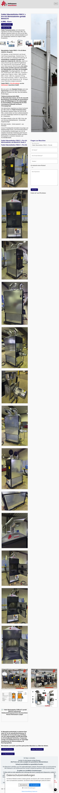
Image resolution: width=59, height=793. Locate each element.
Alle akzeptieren (34, 785)
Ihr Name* (34, 149)
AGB (2, 788)
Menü (56, 3)
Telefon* (33, 160)
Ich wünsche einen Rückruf (38, 165)
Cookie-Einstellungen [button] (29, 788)
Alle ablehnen (23, 785)
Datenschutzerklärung (26, 791)
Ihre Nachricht (35, 170)
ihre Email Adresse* (36, 154)
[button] (7, 24)
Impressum (34, 791)
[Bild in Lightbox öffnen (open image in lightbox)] (44, 72)
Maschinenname (35, 143)
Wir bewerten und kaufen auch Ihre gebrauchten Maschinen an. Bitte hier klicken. (24, 745)
